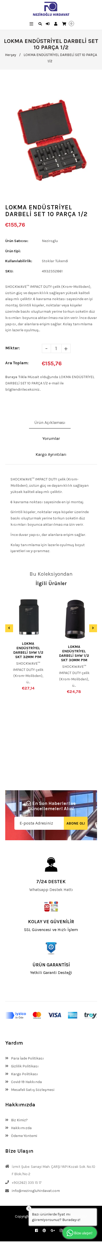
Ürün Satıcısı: (16, 241)
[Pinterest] (44, 1230)
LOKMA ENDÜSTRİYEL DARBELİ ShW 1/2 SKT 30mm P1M (74, 653)
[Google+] (53, 1230)
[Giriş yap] (48, 24)
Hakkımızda (21, 1128)
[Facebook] (36, 1230)
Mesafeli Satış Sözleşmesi (32, 1090)
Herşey (10, 55)
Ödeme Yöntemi (23, 1136)
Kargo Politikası (24, 1074)
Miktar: (12, 347)
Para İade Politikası (27, 1058)
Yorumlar (51, 438)
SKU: (9, 271)
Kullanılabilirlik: (18, 261)
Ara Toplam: (17, 362)
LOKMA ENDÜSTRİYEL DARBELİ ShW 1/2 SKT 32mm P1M (28, 650)
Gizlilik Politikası (24, 1066)
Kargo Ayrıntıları (51, 454)
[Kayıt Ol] (56, 24)
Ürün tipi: (13, 251)
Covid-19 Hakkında (26, 1082)
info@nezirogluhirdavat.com (36, 1191)
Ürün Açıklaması (49, 422)
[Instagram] (61, 1230)
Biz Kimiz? (19, 1120)
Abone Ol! (75, 823)
